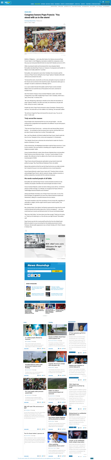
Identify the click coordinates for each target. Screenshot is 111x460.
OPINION (43, 4)
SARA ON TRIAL (54, 6)
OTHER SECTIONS (95, 4)
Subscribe (107, 1)
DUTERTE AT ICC (67, 6)
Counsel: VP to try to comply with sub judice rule (56, 364)
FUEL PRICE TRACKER (76, 6)
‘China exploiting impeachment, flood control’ (56, 445)
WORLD (52, 4)
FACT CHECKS (99, 6)
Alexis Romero (27, 435)
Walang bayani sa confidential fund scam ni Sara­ (77, 414)
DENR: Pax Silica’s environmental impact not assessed (55, 392)
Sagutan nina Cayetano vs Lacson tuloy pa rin (76, 366)
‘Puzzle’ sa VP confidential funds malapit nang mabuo (76, 441)
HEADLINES (37, 4)
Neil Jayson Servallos (53, 340)
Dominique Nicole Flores (30, 20)
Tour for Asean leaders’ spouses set (34, 433)
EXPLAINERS (92, 6)
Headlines (28, 12)
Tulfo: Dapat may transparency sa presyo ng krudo (76, 385)
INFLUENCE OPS (85, 6)
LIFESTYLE (77, 4)
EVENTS (83, 4)
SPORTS (63, 4)
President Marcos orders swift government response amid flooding (33, 366)
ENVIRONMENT (106, 6)
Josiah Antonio (28, 395)
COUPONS (88, 4)
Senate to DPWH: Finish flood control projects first (56, 337)
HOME (32, 4)
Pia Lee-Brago (28, 341)
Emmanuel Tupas (52, 448)
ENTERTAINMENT (69, 4)
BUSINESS (57, 4)
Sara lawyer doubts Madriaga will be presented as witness (56, 418)
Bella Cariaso (52, 367)
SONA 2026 (60, 6)
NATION (48, 4)
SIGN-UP (57, 271)
